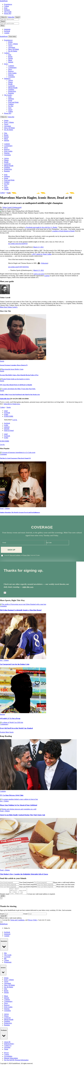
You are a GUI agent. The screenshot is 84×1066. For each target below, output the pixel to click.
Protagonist (7, 962)
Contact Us (7, 1045)
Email (2, 914)
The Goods (7, 12)
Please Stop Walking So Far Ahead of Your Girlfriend (18, 805)
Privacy (6, 1052)
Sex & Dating (12, 51)
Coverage (7, 957)
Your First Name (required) (28, 884)
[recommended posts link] (23, 604)
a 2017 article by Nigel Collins (41, 254)
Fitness (10, 82)
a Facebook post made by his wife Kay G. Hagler (41, 227)
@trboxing (44, 263)
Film (9, 55)
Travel (10, 45)
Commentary (12, 67)
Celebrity (11, 66)
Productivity (12, 91)
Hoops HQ (7, 13)
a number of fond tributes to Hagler (63, 231)
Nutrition (11, 89)
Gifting (10, 111)
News (10, 69)
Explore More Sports (7, 732)
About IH (7, 1042)
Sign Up (11, 550)
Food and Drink (13, 102)
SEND (3, 896)
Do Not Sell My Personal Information (16, 1060)
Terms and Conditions (15, 555)
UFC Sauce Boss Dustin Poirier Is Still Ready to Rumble (16, 385)
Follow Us (4, 17)
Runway (11, 71)
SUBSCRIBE (8, 416)
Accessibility (8, 1056)
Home (10, 100)
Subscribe (11, 17)
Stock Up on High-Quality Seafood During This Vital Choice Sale (22, 815)
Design (10, 58)
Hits (5, 953)
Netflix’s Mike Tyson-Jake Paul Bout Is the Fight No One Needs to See (20, 394)
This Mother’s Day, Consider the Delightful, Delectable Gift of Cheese (24, 874)
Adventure (11, 47)
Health (10, 84)
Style (5, 8)
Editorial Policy (9, 1044)
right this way (27, 587)
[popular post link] (17, 452)
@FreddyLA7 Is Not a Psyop (10, 718)
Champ (6, 960)
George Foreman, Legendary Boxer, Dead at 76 (13, 365)
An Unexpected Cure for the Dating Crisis (14, 664)
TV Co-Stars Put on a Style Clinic (11, 795)
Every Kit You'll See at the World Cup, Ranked (16, 728)
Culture (6, 6)
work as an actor (38, 274)
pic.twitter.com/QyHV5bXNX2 (18, 267)
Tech (9, 108)
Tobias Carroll (7, 207)
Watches (11, 75)
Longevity (11, 86)
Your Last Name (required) (28, 887)
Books (10, 56)
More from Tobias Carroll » (9, 307)
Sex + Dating (4, 660)
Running (11, 93)
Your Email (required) (26, 882)
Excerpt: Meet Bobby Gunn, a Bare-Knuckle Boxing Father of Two (19, 375)
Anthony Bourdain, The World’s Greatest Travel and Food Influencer (20, 512)
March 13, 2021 (38, 247)
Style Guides (12, 73)
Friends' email (4, 894)
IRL (5, 958)
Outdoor (11, 104)
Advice (10, 80)
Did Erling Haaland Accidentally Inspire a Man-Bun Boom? (21, 610)
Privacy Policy (26, 555)
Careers (6, 1054)
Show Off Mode (13, 49)
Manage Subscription (11, 1058)
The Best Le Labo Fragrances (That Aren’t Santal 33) (15, 458)
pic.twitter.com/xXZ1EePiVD (18, 243)
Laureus (46, 275)
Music (10, 60)
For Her (10, 106)
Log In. (14, 420)
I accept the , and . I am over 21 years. (22, 555)
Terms (6, 1049)
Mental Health (12, 88)
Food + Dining (13, 44)
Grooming (11, 77)
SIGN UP (3, 916)
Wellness (7, 10)
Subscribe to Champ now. (12, 404)
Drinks (10, 42)
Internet (10, 62)
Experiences (8, 4)
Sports (9, 193)
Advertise (7, 1047)
